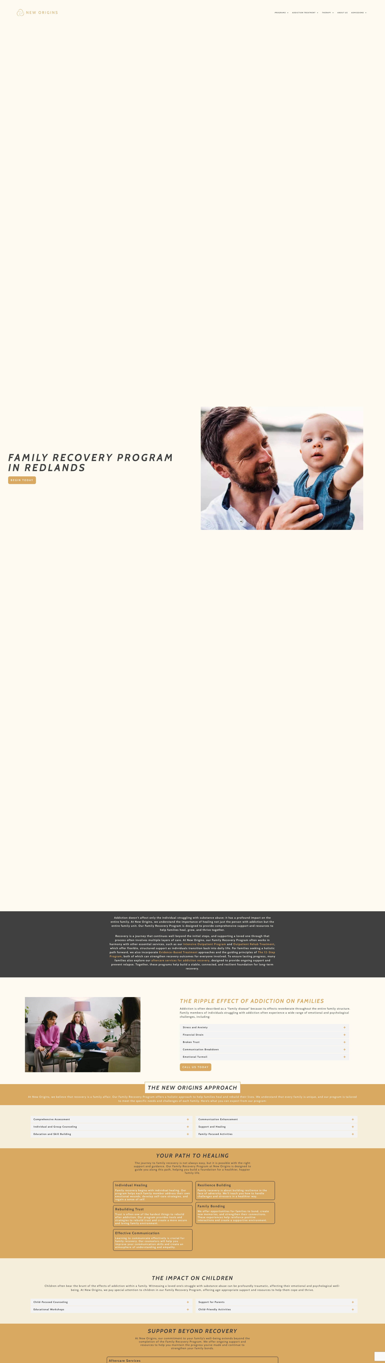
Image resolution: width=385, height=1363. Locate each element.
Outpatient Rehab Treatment (253, 944)
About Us (342, 13)
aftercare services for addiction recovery (180, 960)
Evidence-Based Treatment (178, 952)
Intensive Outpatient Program (204, 944)
